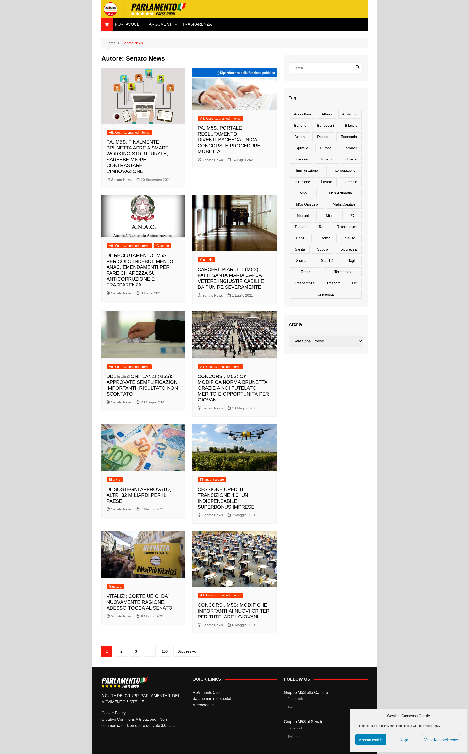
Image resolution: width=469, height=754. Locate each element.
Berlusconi (325, 125)
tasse (305, 272)
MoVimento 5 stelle (209, 692)
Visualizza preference (441, 740)
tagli (351, 260)
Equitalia (301, 148)
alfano (327, 114)
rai (321, 227)
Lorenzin (350, 182)
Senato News (121, 180)
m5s (303, 193)
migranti (303, 215)
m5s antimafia (340, 193)
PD (351, 215)
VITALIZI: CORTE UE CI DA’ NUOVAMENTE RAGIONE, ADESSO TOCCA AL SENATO (139, 602)
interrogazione (344, 170)
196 (165, 651)
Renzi (300, 238)
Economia (349, 137)
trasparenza (305, 283)
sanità (300, 249)
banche (300, 125)
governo (326, 159)
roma (325, 238)
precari (300, 227)
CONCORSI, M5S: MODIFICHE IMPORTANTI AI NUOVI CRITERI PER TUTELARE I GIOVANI (234, 610)
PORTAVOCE (127, 24)
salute (350, 238)
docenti (323, 137)
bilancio (351, 125)
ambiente (349, 114)
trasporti (333, 283)
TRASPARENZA (197, 24)
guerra (351, 159)
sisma (301, 260)
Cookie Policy (113, 713)
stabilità (327, 260)
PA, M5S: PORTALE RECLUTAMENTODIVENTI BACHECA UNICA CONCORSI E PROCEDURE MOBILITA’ (229, 139)
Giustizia (162, 246)
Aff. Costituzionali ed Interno (129, 132)
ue (354, 283)
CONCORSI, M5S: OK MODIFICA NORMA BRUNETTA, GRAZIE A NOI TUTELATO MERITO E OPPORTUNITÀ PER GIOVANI (233, 388)
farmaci (350, 148)
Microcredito (203, 705)
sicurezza (349, 249)
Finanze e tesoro (212, 479)
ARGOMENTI (161, 24)
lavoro (326, 182)
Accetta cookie (371, 740)
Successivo (186, 651)
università (326, 294)
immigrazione (307, 170)
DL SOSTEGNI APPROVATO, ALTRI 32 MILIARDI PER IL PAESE (139, 495)
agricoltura (302, 114)
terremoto (342, 272)
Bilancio (114, 479)
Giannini (301, 159)
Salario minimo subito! (211, 699)
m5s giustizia (307, 204)
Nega (404, 740)
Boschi (299, 137)
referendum (346, 227)
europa (325, 148)
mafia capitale (344, 204)
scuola (322, 249)
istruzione (302, 182)
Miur (329, 215)
